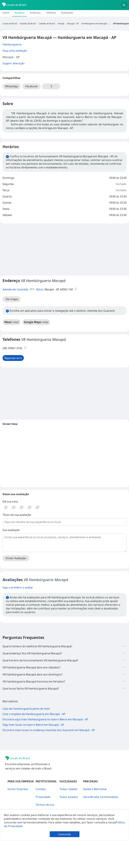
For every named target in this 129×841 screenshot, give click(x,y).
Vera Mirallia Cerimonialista (100, 797)
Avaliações (67, 12)
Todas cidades (68, 789)
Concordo (64, 834)
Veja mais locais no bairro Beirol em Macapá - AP (33, 725)
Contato (41, 789)
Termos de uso (45, 804)
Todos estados (68, 797)
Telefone (51, 12)
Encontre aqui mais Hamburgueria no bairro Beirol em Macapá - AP (45, 719)
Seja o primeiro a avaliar (18, 587)
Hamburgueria (12, 44)
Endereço (35, 12)
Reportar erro (13, 358)
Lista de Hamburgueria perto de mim (26, 708)
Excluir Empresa (18, 789)
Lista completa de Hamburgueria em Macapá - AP (34, 714)
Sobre (5, 12)
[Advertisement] (64, 249)
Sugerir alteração (14, 63)
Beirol (39, 289)
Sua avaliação (11, 530)
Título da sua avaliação (17, 515)
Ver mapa (12, 299)
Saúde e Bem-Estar (95, 789)
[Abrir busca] (124, 5)
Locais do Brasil (16, 5)
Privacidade (43, 797)
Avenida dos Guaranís (15, 289)
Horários (19, 12)
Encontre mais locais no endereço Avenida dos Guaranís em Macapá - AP (49, 730)
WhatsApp (11, 86)
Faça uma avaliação (15, 50)
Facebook (31, 86)
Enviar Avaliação (16, 558)
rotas (11, 322)
